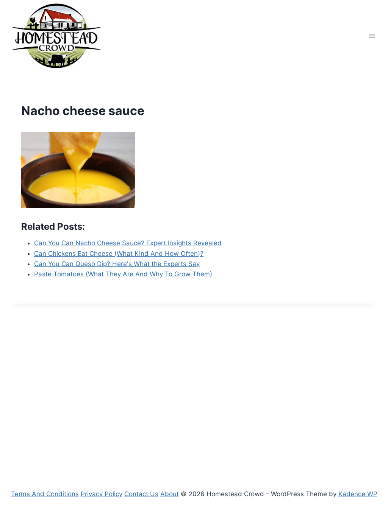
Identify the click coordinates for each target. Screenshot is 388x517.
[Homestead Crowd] (56, 36)
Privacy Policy (101, 494)
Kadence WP (357, 494)
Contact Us (141, 494)
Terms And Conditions (45, 494)
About (169, 494)
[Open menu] (372, 36)
